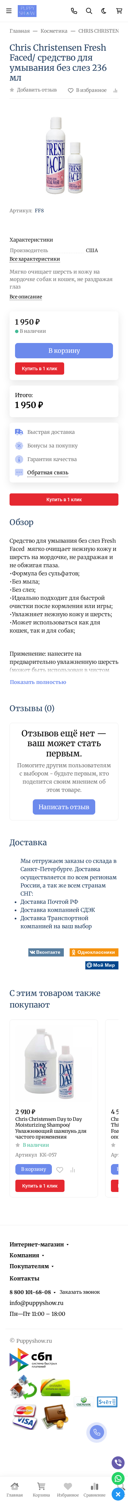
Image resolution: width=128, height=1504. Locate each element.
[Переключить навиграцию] (9, 10)
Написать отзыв (64, 807)
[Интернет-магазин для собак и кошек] (27, 10)
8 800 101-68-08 (30, 1292)
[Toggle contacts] (74, 10)
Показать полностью (38, 682)
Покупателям (29, 1266)
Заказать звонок (80, 1292)
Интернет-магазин (37, 1244)
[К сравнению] (73, 1170)
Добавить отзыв (37, 90)
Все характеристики (35, 259)
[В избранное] (60, 1170)
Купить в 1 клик (39, 368)
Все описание (26, 297)
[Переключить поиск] (89, 10)
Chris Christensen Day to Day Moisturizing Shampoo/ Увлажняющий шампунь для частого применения (50, 1128)
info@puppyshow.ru (36, 1302)
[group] (64, 156)
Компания (24, 1255)
